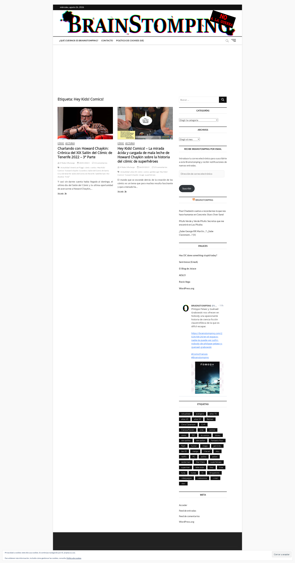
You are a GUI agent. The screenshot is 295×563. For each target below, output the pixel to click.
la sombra (83, 170)
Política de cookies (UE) (130, 40)
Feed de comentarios (189, 516)
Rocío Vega (184, 281)
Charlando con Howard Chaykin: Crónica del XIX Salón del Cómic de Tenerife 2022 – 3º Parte (85, 152)
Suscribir (186, 188)
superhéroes (150, 175)
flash (183, 446)
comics (93, 167)
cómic (87, 167)
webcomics (202, 478)
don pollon (200, 440)
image (141, 175)
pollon (214, 456)
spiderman (185, 462)
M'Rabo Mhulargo (67, 163)
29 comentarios (160, 167)
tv (202, 472)
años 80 (184, 419)
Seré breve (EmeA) (188, 262)
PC (194, 456)
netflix (184, 456)
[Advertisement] (147, 67)
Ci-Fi (203, 424)
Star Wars (200, 462)
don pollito (185, 440)
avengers (200, 413)
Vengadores (214, 472)
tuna (183, 472)
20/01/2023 (84, 163)
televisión (200, 467)
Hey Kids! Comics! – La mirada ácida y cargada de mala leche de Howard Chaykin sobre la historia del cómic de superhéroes (144, 154)
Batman (210, 419)
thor (211, 467)
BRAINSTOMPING (204, 199)
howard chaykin (72, 170)
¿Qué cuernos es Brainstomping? (78, 40)
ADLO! (182, 275)
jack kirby (217, 446)
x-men (215, 478)
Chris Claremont (188, 424)
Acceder (183, 505)
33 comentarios (100, 163)
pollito (203, 456)
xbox (183, 483)
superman (185, 467)
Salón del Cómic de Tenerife (83, 174)
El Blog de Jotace (187, 268)
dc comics (205, 435)
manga (195, 451)
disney (217, 435)
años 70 (213, 413)
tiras (221, 467)
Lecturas (70, 143)
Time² (67, 177)
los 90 (184, 451)
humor (194, 446)
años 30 (133, 172)
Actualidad (65, 167)
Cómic (61, 143)
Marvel (207, 451)
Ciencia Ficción (187, 430)
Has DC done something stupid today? (198, 255)
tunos (193, 472)
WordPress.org (186, 288)
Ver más (64, 193)
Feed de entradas (187, 510)
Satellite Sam (100, 174)
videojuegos (186, 478)
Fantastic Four (217, 440)
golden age (154, 172)
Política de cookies (74, 558)
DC (193, 435)
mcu (217, 451)
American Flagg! (77, 167)
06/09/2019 (144, 167)
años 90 (197, 419)
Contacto (107, 40)
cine (201, 430)
